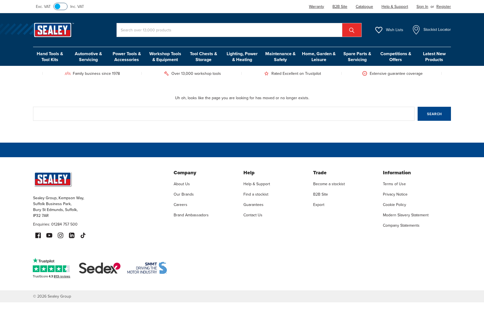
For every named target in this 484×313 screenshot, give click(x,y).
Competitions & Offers (395, 56)
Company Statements (401, 225)
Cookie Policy (394, 205)
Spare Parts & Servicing (357, 56)
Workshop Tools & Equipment (165, 56)
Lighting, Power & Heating (242, 56)
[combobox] (239, 30)
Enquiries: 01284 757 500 (55, 224)
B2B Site (320, 194)
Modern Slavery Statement (406, 215)
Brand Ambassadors (191, 215)
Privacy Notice (395, 194)
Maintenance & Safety (280, 56)
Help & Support (256, 184)
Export (318, 205)
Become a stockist (329, 184)
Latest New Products (434, 56)
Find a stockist (255, 194)
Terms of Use (394, 184)
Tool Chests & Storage (203, 56)
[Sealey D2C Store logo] (99, 179)
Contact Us (252, 215)
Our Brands (184, 194)
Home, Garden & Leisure (319, 56)
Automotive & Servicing (88, 56)
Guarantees (253, 205)
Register (443, 7)
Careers (180, 205)
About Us (182, 184)
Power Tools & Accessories (127, 56)
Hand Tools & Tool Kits (50, 56)
